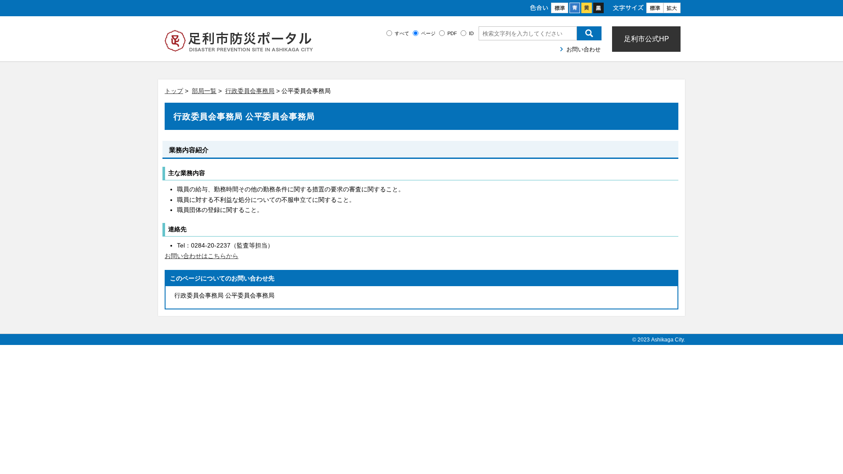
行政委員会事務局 (249, 90)
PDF (452, 33)
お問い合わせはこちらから (201, 255)
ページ (428, 33)
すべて (402, 33)
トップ (174, 90)
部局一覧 (204, 90)
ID (471, 33)
